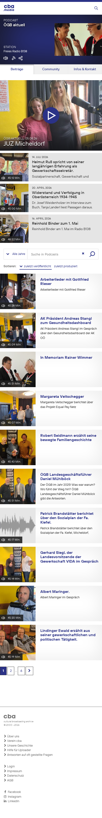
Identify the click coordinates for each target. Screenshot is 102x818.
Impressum (14, 771)
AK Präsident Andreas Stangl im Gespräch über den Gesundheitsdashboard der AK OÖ (68, 333)
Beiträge (17, 69)
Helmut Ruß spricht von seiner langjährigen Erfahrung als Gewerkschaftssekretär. (58, 166)
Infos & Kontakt (85, 69)
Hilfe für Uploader (18, 750)
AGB (9, 780)
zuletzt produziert (65, 266)
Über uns (12, 736)
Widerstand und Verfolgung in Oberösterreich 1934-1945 (58, 195)
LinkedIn (12, 801)
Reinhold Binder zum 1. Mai (55, 224)
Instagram (13, 796)
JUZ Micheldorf (24, 144)
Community (51, 69)
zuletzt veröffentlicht (37, 266)
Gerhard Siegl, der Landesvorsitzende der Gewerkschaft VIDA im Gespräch (69, 557)
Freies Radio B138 (15, 51)
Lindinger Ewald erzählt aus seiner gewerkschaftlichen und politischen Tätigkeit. (68, 635)
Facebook (13, 792)
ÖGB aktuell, (20, 139)
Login (10, 766)
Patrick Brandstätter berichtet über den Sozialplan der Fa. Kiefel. (66, 518)
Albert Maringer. (55, 592)
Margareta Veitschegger (62, 397)
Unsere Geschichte (19, 745)
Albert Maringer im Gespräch (59, 597)
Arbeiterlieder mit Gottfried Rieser (62, 289)
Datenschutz (15, 775)
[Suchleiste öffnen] (96, 8)
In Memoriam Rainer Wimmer (66, 358)
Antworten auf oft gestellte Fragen (29, 755)
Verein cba (14, 741)
